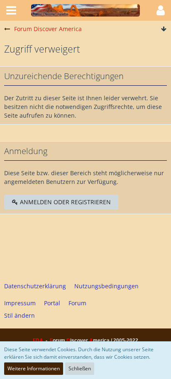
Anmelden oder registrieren (64, 202)
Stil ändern (19, 315)
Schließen (79, 368)
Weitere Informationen (33, 368)
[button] (11, 10)
